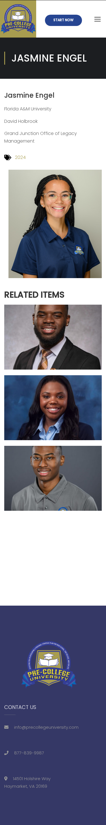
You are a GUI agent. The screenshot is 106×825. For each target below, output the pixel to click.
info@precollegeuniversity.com (46, 727)
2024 (20, 157)
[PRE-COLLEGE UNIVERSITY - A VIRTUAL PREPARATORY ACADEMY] (18, 19)
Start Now (63, 20)
